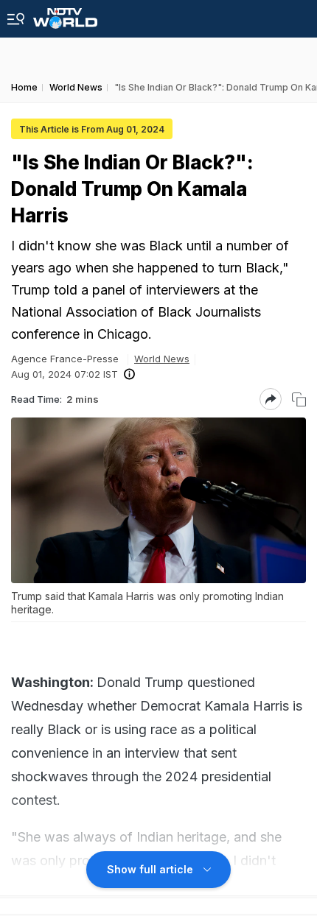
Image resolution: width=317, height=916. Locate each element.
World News (161, 358)
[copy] (299, 399)
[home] (65, 14)
